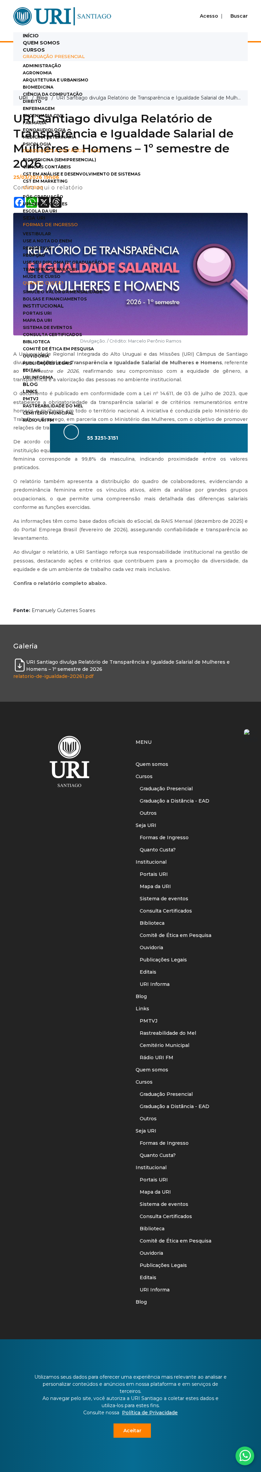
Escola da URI (40, 211)
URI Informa (38, 377)
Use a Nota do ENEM (47, 240)
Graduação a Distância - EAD (172, 801)
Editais (31, 370)
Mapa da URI (37, 320)
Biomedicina (38, 87)
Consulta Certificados (52, 334)
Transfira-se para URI (50, 269)
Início (31, 36)
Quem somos (41, 43)
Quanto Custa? (156, 850)
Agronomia (37, 72)
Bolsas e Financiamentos (55, 298)
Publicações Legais (47, 363)
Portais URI (37, 313)
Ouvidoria (36, 355)
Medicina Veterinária (49, 137)
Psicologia (37, 144)
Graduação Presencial (164, 789)
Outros (146, 813)
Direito (32, 101)
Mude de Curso (41, 276)
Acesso (209, 16)
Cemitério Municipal (48, 413)
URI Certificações (45, 203)
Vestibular (37, 233)
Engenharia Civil (44, 115)
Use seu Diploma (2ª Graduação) (63, 262)
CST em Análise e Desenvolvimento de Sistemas (81, 174)
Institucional (43, 306)
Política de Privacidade (150, 1413)
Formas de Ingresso (162, 837)
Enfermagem (39, 108)
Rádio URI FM (38, 420)
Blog (30, 384)
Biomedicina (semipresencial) (59, 159)
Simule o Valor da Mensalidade (62, 291)
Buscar (238, 16)
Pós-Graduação (43, 196)
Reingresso (37, 248)
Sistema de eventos (47, 327)
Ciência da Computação (53, 94)
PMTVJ (30, 398)
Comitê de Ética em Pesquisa (58, 348)
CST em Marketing (45, 181)
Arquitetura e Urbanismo (55, 79)
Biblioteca (36, 341)
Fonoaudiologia (44, 129)
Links (30, 391)
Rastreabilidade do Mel (53, 405)
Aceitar (132, 1431)
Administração (42, 65)
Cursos (34, 50)
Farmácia (34, 122)
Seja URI (34, 218)
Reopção (34, 255)
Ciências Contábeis (47, 166)
